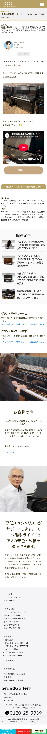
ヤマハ (36, 214)
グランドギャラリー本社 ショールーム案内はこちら (21, 324)
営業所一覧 (8, 660)
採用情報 (7, 677)
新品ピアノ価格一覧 (12, 628)
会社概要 (7, 636)
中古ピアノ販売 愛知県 (18, 220)
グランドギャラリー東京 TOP (17, 646)
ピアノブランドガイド (12, 597)
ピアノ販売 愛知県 (25, 214)
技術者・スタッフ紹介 (12, 615)
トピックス (9, 30)
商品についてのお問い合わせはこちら (23, 186)
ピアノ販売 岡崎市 (9, 214)
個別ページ (30, 30)
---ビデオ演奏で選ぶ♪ (29, 27)
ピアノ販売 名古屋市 (36, 212)
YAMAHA (12, 212)
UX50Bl (4, 212)
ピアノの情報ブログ (12, 625)
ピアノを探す (9, 594)
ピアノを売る (9, 600)
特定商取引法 (9, 669)
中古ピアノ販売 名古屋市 (20, 217)
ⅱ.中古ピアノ (24, 203)
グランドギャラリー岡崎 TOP (17, 643)
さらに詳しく (10, 452)
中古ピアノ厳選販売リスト (14, 618)
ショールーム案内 (11, 649)
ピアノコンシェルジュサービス (16, 612)
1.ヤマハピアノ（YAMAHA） (32, 200)
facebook (8, 697)
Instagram (8, 700)
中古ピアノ (19, 30)
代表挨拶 (9, 640)
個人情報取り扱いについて (15, 674)
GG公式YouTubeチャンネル (15, 694)
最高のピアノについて (12, 622)
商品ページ (23, 170)
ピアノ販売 (21, 212)
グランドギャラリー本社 (14, 652)
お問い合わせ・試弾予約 (14, 680)
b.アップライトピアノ (27, 29)
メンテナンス (9, 609)
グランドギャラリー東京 (14, 655)
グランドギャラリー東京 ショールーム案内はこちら (21, 342)
